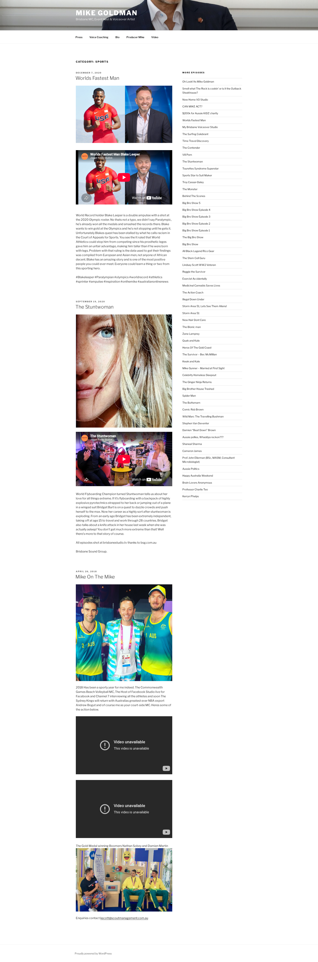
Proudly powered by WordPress (93, 953)
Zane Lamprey (190, 333)
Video (154, 37)
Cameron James (192, 450)
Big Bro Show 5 (191, 202)
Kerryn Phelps (190, 496)
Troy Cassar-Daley (193, 182)
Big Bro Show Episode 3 (196, 216)
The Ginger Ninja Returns (197, 382)
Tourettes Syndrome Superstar (200, 168)
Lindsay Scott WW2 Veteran (199, 264)
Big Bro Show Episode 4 (196, 209)
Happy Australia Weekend (197, 475)
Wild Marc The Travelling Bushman (203, 416)
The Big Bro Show (192, 237)
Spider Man (189, 395)
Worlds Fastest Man (97, 78)
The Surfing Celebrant (195, 134)
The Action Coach (192, 292)
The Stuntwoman (94, 307)
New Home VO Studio (195, 99)
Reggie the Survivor (193, 271)
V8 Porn (187, 154)
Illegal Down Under (193, 299)
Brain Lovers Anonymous (197, 482)
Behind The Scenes (193, 195)
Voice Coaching (98, 37)
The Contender (191, 147)
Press (78, 37)
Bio (117, 37)
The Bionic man (191, 326)
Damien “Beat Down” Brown (199, 430)
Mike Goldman (106, 13)
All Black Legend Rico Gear (198, 251)
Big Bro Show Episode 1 (196, 230)
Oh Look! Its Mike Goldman (198, 81)
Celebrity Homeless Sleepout (199, 375)
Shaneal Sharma (192, 443)
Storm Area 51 (190, 313)
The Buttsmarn (191, 402)
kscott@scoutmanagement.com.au (124, 918)
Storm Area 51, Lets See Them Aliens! (204, 306)
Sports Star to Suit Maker (197, 175)
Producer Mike (135, 37)
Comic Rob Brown (193, 409)
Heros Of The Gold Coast (196, 347)
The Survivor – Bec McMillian (199, 354)
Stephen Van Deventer (195, 423)
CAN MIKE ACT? (192, 106)
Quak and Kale (191, 340)
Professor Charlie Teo (195, 489)
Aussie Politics (190, 468)
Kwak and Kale (191, 361)
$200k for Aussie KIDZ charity (200, 113)
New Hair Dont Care (194, 319)
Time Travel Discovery (195, 140)
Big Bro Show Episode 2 (196, 223)
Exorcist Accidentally (194, 278)
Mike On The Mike (95, 577)
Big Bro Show (190, 244)
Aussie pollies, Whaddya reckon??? (202, 437)
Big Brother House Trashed (198, 388)
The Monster (189, 189)
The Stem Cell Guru (193, 258)
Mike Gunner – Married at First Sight (203, 368)
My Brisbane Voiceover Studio (200, 127)
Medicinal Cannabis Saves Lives (201, 285)
